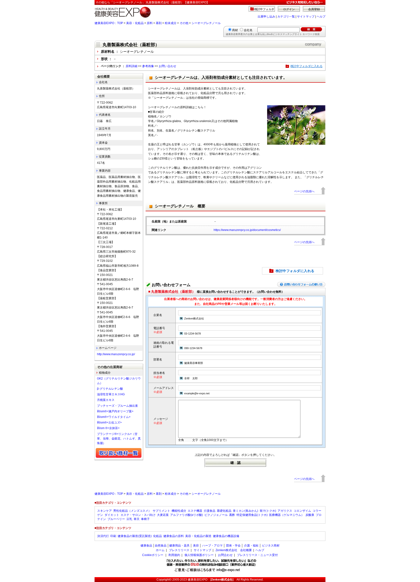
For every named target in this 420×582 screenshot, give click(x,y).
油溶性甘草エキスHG (111, 394)
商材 (235, 30)
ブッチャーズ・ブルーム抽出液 (117, 405)
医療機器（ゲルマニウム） (286, 515)
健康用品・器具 (179, 545)
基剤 (159, 23)
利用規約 (174, 555)
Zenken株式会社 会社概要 (234, 550)
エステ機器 (195, 510)
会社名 (248, 30)
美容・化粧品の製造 (198, 536)
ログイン (289, 9)
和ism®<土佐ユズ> (109, 422)
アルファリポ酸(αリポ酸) (186, 515)
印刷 (113, 536)
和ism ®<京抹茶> (108, 428)
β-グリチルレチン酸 (110, 388)
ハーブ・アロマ (212, 545)
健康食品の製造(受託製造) (135, 536)
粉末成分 (170, 23)
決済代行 (103, 536)
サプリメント (161, 510)
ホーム (160, 550)
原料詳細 (131, 66)
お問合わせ (225, 555)
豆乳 (129, 519)
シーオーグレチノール (206, 23)
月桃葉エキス (105, 400)
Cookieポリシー (152, 555)
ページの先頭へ (304, 191)
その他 (184, 23)
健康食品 (146, 545)
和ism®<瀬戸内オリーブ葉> (115, 411)
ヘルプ (321, 16)
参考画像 (148, 66)
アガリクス (285, 510)
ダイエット (112, 515)
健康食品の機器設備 (226, 536)
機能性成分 (179, 510)
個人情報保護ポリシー (199, 555)
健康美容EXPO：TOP (109, 23)
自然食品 (160, 545)
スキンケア (104, 510)
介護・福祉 (251, 545)
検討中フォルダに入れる (306, 66)
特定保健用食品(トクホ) (252, 515)
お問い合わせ (167, 66)
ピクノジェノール (216, 515)
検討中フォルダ (264, 9)
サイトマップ (306, 16)
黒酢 (232, 515)
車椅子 (145, 519)
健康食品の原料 (173, 536)
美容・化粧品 (135, 23)
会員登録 (314, 9)
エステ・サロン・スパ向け (138, 515)
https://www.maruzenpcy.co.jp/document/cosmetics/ (247, 230)
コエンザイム (302, 510)
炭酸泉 (310, 515)
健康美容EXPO (197, 579)
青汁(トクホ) (268, 510)
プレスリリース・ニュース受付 (257, 555)
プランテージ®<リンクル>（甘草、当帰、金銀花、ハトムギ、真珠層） (119, 438)
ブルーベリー (116, 519)
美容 (196, 545)
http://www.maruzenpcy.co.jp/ (116, 354)
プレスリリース (179, 550)
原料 (150, 23)
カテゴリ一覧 (286, 16)
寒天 (137, 519)
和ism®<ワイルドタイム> (114, 417)
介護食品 (209, 510)
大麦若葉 (163, 515)
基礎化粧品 (224, 510)
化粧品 (157, 536)
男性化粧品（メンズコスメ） (132, 510)
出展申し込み (266, 16)
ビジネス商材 (271, 545)
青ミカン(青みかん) (245, 510)
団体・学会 (233, 545)
